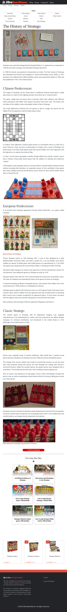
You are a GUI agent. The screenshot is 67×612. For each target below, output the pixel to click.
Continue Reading (33, 450)
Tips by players (10, 21)
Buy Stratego (41, 21)
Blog (31, 2)
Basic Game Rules (10, 16)
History (41, 16)
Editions (25, 18)
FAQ (41, 18)
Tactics (10, 18)
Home (4, 5)
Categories (44, 2)
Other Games (57, 16)
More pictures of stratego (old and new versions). (20, 443)
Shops (52, 2)
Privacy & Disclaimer (49, 581)
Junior (26, 16)
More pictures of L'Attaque (12, 254)
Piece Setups (26, 13)
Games (36, 2)
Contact (46, 577)
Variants (25, 21)
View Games (41, 13)
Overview (10, 13)
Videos (57, 13)
